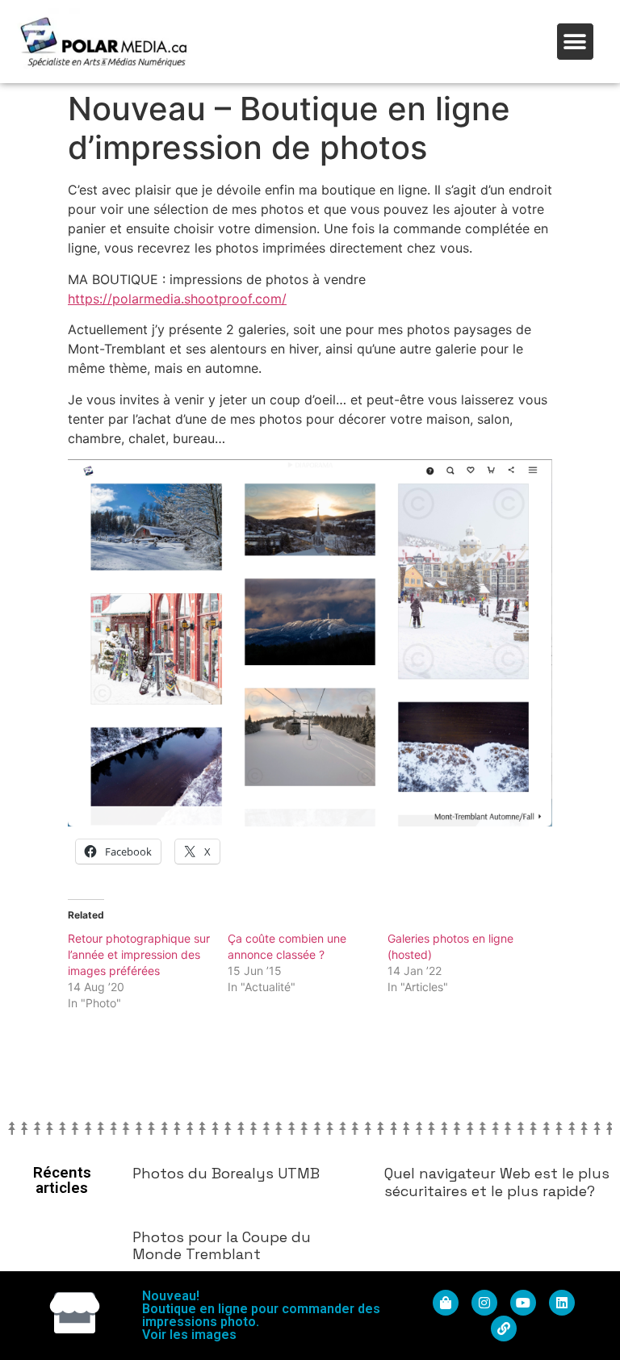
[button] (575, 42)
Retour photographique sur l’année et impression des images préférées (139, 954)
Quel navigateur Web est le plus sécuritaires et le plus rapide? (497, 1182)
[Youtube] (523, 1303)
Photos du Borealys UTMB (226, 1173)
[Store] (74, 1312)
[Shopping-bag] (446, 1303)
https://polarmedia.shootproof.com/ (177, 299)
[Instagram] (484, 1303)
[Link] (504, 1328)
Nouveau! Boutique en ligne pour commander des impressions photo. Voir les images (261, 1315)
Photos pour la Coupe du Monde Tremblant (221, 1246)
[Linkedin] (562, 1303)
